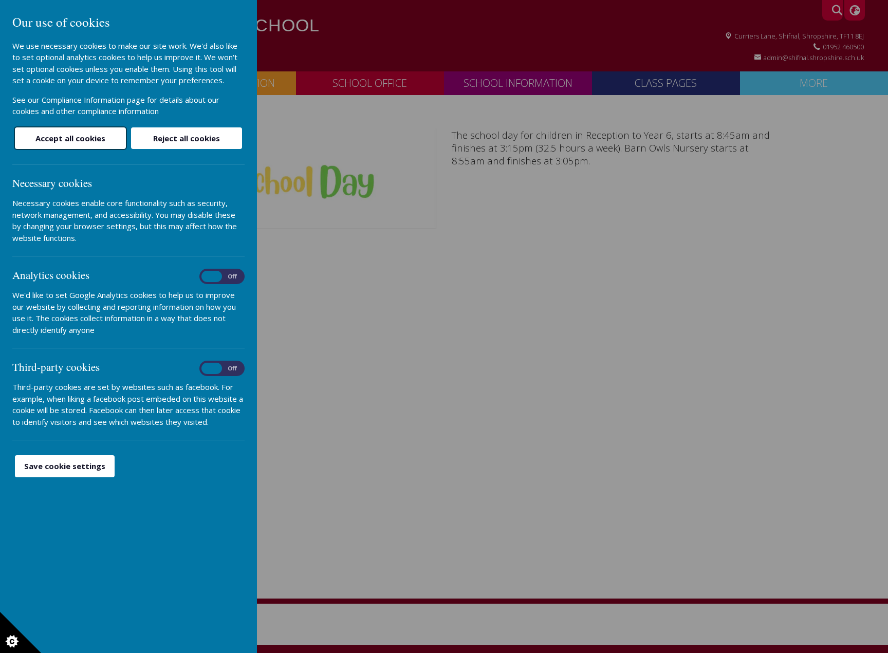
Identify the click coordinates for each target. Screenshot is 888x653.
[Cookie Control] (20, 632)
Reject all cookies (186, 138)
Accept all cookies (70, 138)
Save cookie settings (64, 466)
